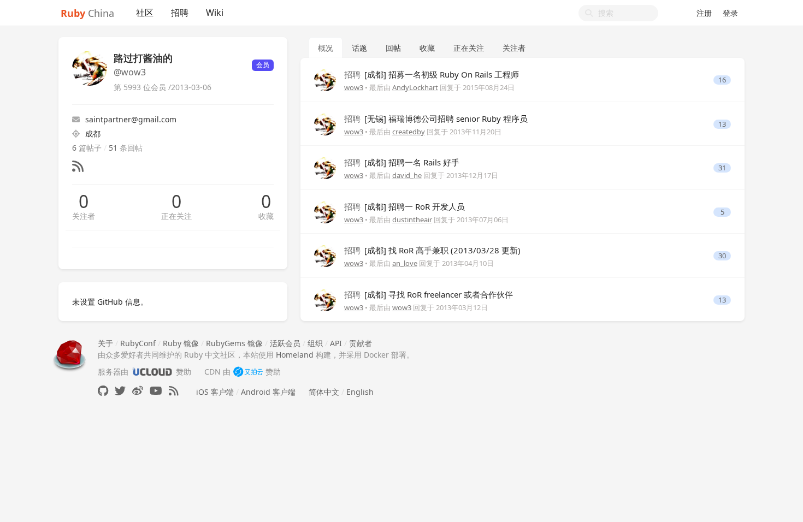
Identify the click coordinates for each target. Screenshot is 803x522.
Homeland (295, 354)
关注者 (83, 216)
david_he (407, 175)
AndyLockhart (415, 87)
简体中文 (324, 392)
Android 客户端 (268, 392)
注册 (704, 13)
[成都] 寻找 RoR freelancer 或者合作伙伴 (428, 294)
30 (722, 255)
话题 (359, 48)
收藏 (266, 216)
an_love (404, 263)
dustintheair (412, 219)
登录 (730, 13)
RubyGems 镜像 (234, 343)
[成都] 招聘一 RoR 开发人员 (404, 206)
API (336, 343)
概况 (325, 48)
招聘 (179, 13)
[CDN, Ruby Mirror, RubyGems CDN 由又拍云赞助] (248, 371)
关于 (105, 343)
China (87, 13)
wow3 (353, 87)
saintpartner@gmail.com (130, 119)
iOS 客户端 (215, 392)
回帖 (393, 48)
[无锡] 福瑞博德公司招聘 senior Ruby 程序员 (436, 118)
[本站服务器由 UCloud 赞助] (152, 371)
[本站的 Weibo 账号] (137, 390)
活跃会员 (285, 343)
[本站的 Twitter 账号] (120, 390)
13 (722, 124)
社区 (144, 13)
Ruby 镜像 (181, 343)
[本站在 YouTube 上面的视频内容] (156, 390)
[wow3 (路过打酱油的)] (325, 79)
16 (722, 80)
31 (722, 168)
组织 (315, 343)
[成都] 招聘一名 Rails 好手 (401, 162)
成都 (93, 133)
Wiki (214, 13)
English (360, 392)
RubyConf (138, 343)
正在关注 (176, 216)
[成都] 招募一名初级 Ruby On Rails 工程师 (431, 74)
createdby (408, 132)
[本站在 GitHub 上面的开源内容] (103, 390)
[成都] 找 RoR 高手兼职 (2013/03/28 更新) (432, 250)
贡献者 (360, 343)
